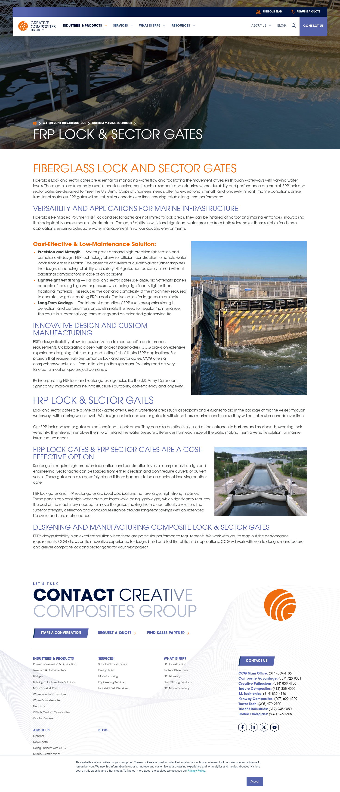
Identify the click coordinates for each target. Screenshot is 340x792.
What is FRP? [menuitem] (175, 659)
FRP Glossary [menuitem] (172, 676)
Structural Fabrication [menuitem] (112, 664)
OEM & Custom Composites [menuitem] (51, 712)
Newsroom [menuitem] (40, 742)
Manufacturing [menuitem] (108, 676)
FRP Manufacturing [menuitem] (176, 688)
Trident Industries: (253, 709)
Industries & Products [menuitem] (53, 659)
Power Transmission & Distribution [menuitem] (54, 664)
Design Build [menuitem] (106, 670)
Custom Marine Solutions (112, 123)
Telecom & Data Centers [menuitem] (49, 670)
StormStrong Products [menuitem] (178, 682)
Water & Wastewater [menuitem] (47, 700)
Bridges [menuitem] (38, 676)
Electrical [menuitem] (39, 706)
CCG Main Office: (253, 673)
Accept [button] (254, 781)
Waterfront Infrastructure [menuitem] (49, 694)
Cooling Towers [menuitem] (43, 718)
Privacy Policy (196, 770)
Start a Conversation (60, 633)
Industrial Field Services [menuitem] (113, 688)
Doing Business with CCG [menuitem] (49, 748)
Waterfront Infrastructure (64, 123)
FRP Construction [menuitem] (175, 664)
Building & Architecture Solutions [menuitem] (54, 682)
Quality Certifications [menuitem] (46, 754)
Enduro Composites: (255, 689)
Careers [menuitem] (38, 736)
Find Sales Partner (166, 633)
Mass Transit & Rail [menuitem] (44, 688)
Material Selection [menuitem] (176, 670)
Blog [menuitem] (103, 730)
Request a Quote (114, 633)
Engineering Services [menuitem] (112, 682)
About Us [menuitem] (41, 730)
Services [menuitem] (106, 659)
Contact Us (313, 26)
